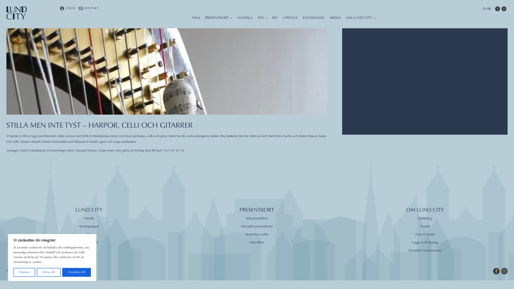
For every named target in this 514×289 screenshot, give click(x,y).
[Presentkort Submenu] (230, 19)
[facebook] (497, 8)
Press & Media (425, 234)
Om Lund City (359, 18)
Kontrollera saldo (257, 234)
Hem (196, 18)
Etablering (425, 218)
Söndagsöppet (89, 226)
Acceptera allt (76, 272)
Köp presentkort (257, 218)
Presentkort (217, 18)
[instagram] (504, 8)
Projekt (425, 226)
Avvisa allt (49, 272)
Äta (260, 18)
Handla (244, 18)
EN (484, 9)
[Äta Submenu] (265, 19)
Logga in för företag (425, 242)
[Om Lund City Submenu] (374, 19)
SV (489, 9)
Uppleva (290, 18)
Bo (275, 18)
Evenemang (314, 18)
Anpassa (24, 272)
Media (335, 18)
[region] (52, 257)
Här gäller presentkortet (257, 226)
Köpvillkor (257, 242)
